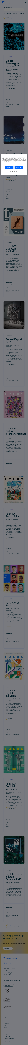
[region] (14, 164)
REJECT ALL (9, 167)
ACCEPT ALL (18, 167)
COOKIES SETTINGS (13, 171)
